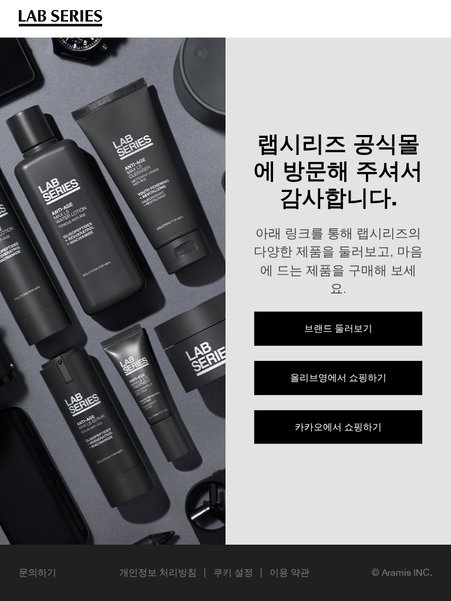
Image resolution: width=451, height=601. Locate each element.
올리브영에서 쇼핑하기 (338, 377)
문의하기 (37, 572)
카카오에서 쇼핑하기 (338, 426)
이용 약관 (289, 572)
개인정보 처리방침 (158, 572)
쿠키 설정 (233, 572)
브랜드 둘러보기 (338, 328)
